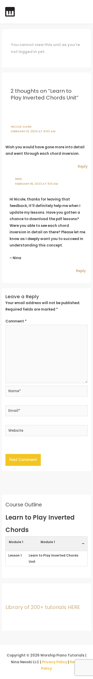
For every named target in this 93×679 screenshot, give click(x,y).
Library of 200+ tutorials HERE (42, 607)
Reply (83, 166)
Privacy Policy (54, 662)
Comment (16, 321)
